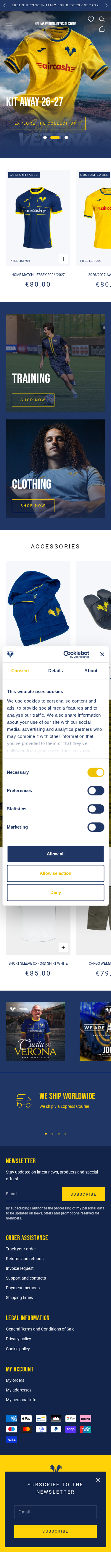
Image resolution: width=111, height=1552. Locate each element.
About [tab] (90, 670)
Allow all (56, 853)
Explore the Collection (46, 123)
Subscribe (55, 1531)
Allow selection (55, 873)
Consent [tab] (20, 670)
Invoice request (20, 1268)
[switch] (95, 790)
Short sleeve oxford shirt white (38, 963)
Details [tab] (55, 670)
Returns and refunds (25, 1258)
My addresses (18, 1390)
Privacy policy (18, 1338)
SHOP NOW (33, 400)
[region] (55, 84)
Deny (55, 892)
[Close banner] (102, 654)
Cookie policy (18, 1348)
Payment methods (23, 1287)
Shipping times (19, 1297)
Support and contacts (26, 1278)
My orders (15, 1380)
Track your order (21, 1249)
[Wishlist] (90, 19)
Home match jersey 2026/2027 (38, 275)
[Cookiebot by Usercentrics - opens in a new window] (66, 654)
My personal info (21, 1399)
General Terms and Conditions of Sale (40, 1329)
